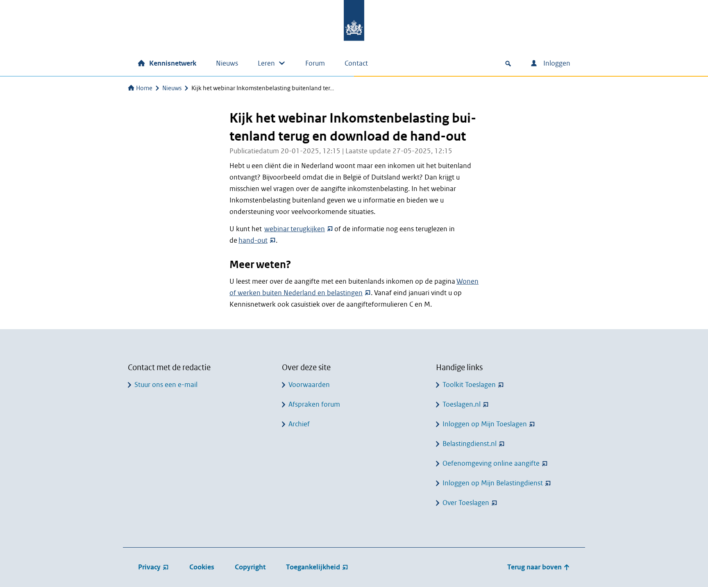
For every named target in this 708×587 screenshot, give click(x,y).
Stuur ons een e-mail (165, 384)
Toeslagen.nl (461, 404)
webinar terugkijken (294, 229)
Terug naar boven (535, 567)
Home (144, 88)
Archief (299, 424)
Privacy (149, 567)
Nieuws (227, 63)
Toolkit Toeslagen (469, 384)
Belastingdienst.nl (469, 443)
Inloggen (556, 63)
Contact (356, 63)
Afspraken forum (314, 404)
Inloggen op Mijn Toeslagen (484, 424)
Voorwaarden (309, 384)
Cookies (201, 567)
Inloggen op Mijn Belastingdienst (492, 483)
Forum (315, 63)
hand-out (253, 240)
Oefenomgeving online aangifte (491, 463)
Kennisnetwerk (172, 63)
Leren (266, 63)
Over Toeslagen (465, 502)
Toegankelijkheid (313, 567)
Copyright (250, 567)
